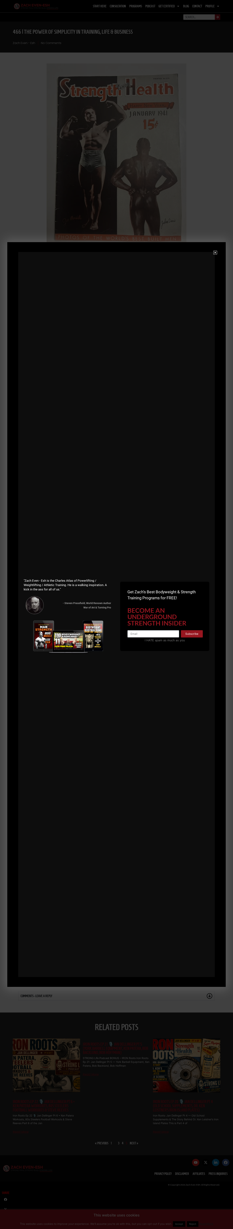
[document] (116, 614)
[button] (215, 252)
